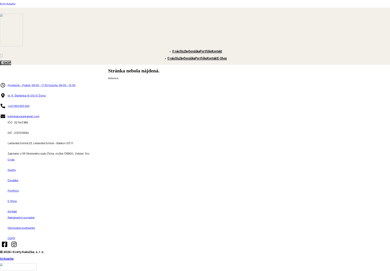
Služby (184, 51)
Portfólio (206, 51)
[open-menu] (389, 50)
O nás (176, 51)
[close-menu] (1, 55)
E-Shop (222, 58)
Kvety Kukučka (7, 3)
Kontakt (217, 51)
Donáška (194, 51)
